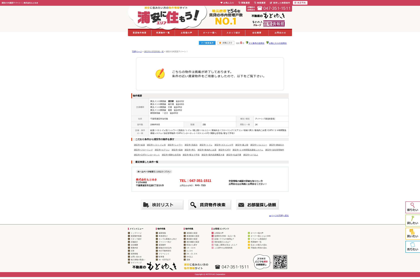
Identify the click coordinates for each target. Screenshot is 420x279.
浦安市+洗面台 (191, 145)
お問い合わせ (136, 257)
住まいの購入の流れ (259, 245)
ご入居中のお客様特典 (223, 248)
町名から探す (192, 245)
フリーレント (164, 254)
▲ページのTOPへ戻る (279, 215)
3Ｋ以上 (190, 257)
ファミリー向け (165, 242)
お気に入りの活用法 (278, 43)
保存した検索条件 (281, 3)
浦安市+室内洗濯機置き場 (212, 155)
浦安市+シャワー (175, 145)
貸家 (188, 260)
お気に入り (228, 3)
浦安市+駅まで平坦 (191, 155)
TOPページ (137, 51)
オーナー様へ (210, 33)
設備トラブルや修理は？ (224, 239)
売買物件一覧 (163, 33)
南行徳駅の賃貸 (193, 242)
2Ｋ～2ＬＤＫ (192, 254)
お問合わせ (280, 33)
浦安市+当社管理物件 (274, 150)
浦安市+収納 (177, 150)
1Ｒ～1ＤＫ (191, 248)
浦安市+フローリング (143, 150)
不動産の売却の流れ (259, 248)
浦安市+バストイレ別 (156, 145)
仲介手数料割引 (165, 251)
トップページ (136, 233)
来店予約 (301, 3)
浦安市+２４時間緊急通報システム (247, 150)
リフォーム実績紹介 (259, 239)
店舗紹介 (134, 242)
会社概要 (257, 33)
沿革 (132, 251)
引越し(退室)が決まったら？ (225, 245)
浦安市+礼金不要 (233, 155)
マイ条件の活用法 (256, 43)
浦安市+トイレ (206, 145)
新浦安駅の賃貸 (193, 236)
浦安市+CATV (224, 150)
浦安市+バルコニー (258, 145)
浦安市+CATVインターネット (147, 155)
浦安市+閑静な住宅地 (171, 155)
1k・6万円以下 (165, 260)
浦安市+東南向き (276, 145)
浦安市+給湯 (139, 145)
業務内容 (134, 248)
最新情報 (162, 233)
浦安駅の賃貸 (192, 233)
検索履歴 (261, 3)
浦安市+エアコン (162, 150)
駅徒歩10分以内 (165, 248)
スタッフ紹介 (233, 33)
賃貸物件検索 (140, 33)
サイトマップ (136, 263)
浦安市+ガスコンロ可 (223, 145)
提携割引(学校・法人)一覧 (225, 236)
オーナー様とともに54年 (261, 236)
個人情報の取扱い (138, 260)
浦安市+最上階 (241, 145)
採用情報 (134, 254)
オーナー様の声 (257, 233)
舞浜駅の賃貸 (192, 239)
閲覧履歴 (245, 3)
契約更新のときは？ (222, 242)
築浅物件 (162, 245)
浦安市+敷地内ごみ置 (207, 150)
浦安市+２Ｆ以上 (250, 155)
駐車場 (161, 257)
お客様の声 (186, 33)
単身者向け (163, 236)
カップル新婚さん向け (168, 239)
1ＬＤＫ (190, 251)
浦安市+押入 (190, 150)
